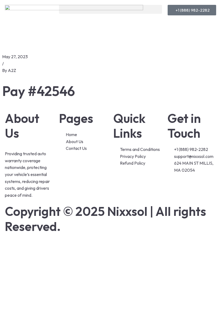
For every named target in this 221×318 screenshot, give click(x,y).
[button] (110, 9)
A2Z (12, 70)
